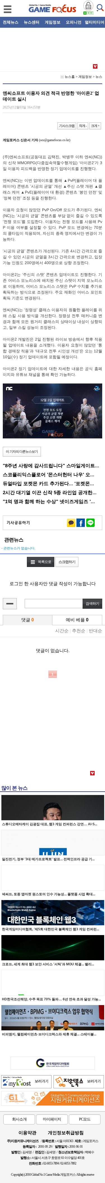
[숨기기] (10, 603)
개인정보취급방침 (66, 1132)
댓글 (27, 619)
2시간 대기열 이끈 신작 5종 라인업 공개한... (50, 492)
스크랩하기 (67, 562)
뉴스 (98, 77)
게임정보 (85, 77)
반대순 (95, 630)
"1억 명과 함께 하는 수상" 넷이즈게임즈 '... (49, 501)
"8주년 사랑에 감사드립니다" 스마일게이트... (51, 465)
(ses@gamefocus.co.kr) (36, 140)
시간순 (62, 630)
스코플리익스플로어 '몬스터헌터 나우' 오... (48, 474)
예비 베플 (77, 619)
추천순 (78, 630)
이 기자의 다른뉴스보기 (22, 452)
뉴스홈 (70, 77)
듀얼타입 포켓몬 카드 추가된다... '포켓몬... (48, 483)
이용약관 (27, 1132)
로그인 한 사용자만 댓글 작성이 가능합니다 (53, 583)
